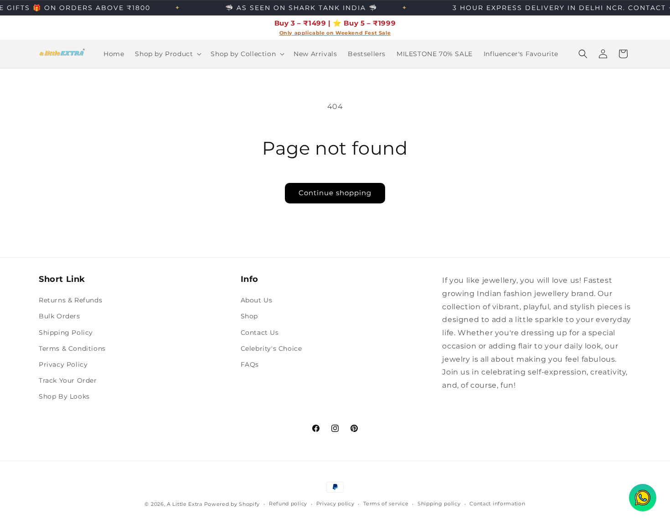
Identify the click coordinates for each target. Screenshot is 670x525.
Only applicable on (307, 33)
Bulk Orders (59, 316)
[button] (167, 53)
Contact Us (260, 332)
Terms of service (385, 503)
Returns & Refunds (70, 300)
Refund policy (288, 503)
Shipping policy (439, 503)
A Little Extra (184, 504)
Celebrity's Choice (271, 348)
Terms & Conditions (72, 348)
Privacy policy (335, 503)
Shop (249, 316)
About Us (257, 300)
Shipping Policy (66, 332)
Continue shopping (335, 192)
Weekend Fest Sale (363, 33)
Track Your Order (68, 380)
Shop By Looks (64, 396)
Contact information (497, 503)
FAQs (250, 364)
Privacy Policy (63, 364)
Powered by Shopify (232, 504)
